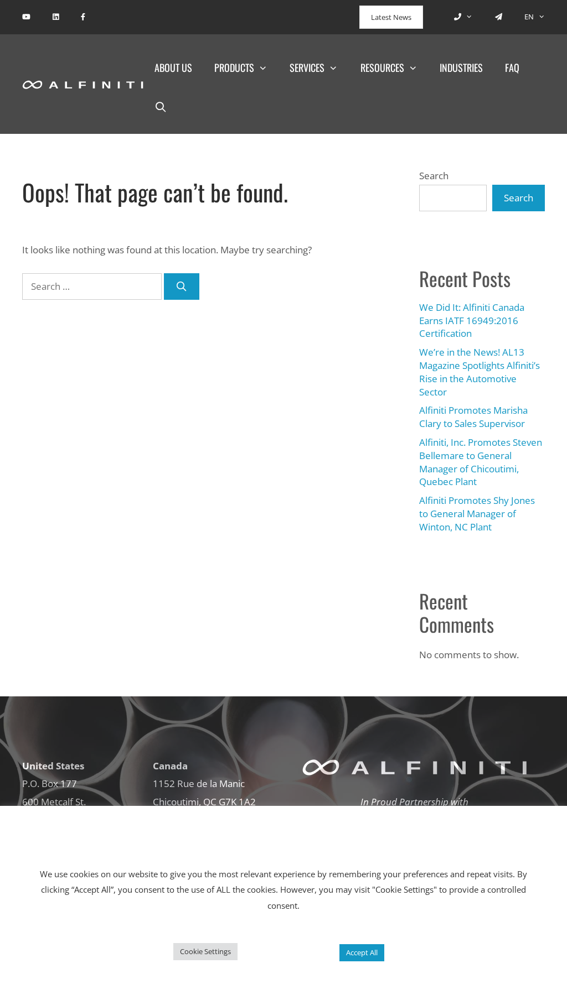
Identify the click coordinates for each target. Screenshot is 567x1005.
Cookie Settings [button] (205, 951)
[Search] (181, 286)
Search (434, 175)
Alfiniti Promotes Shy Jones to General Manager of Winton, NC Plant (477, 513)
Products (234, 67)
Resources (382, 67)
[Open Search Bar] (160, 106)
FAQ (512, 67)
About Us (173, 67)
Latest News (391, 17)
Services (307, 67)
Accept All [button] (362, 952)
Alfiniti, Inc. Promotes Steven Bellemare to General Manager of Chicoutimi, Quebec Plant (480, 462)
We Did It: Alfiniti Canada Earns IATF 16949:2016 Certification (471, 320)
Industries (461, 67)
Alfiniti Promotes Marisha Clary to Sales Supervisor (473, 417)
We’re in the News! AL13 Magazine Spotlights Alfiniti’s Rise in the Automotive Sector (479, 372)
